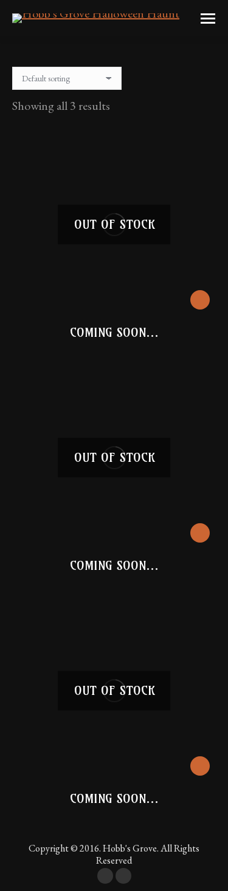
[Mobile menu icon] (208, 18)
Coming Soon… (114, 332)
